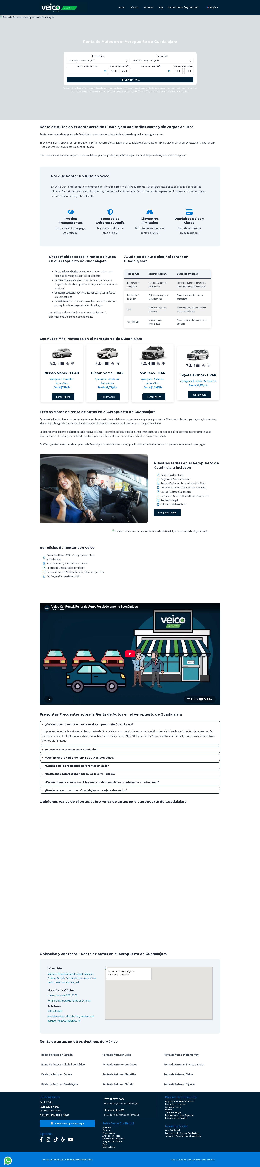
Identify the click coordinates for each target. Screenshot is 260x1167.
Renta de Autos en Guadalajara (59, 1084)
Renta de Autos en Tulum (179, 1074)
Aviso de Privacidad (111, 1135)
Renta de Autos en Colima (56, 1074)
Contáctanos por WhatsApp (69, 1123)
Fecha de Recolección (87, 66)
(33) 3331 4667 (54, 1011)
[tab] (130, 733)
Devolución (162, 56)
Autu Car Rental (172, 1130)
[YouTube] (70, 1139)
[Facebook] (41, 1139)
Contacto (106, 1130)
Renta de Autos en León (116, 1054)
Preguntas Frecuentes (175, 1104)
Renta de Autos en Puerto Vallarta (184, 1064)
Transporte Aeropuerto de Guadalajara (183, 1136)
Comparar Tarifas (167, 512)
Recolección (98, 56)
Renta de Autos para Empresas (179, 1115)
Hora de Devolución (183, 66)
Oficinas (134, 7)
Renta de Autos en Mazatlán (119, 1074)
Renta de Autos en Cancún (57, 1054)
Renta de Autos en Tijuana (179, 1084)
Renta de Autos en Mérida (117, 1084)
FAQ (161, 7)
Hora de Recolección (119, 66)
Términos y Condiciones (113, 1138)
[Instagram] (48, 1139)
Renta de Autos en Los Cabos (119, 1064)
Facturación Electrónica (176, 1118)
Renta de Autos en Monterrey (181, 1054)
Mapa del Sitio (108, 1146)
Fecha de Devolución (151, 66)
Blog (104, 1144)
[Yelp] (63, 1139)
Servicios (148, 7)
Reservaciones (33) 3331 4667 (183, 7)
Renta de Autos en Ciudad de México (63, 1064)
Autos (122, 7)
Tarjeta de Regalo (173, 1112)
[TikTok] (56, 1139)
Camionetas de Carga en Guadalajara (182, 1133)
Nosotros (106, 1127)
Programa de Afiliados (112, 1141)
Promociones (108, 1132)
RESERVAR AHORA (130, 79)
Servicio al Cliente (173, 1106)
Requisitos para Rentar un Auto (179, 1101)
